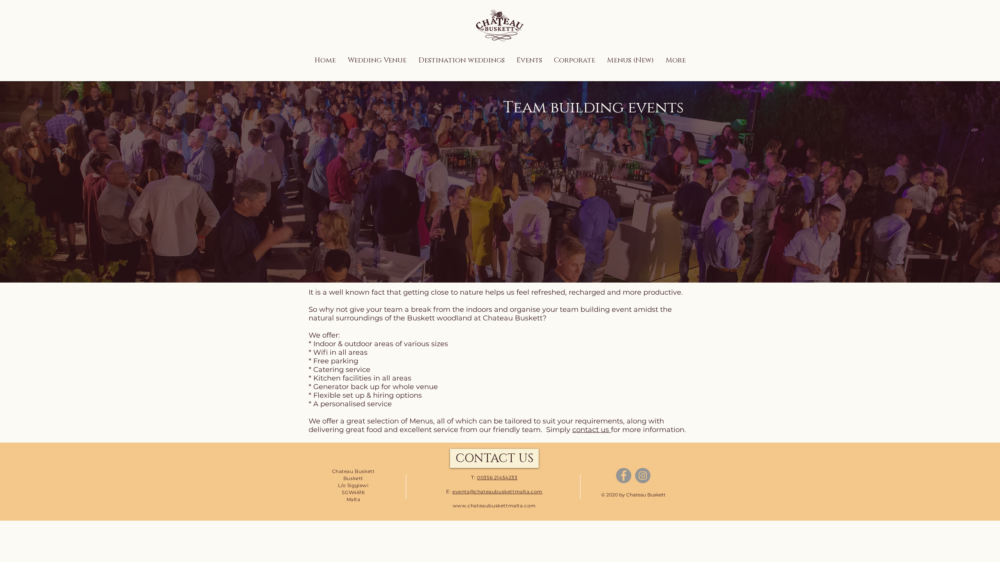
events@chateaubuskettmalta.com (497, 491)
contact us (591, 429)
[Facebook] (623, 475)
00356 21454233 (497, 477)
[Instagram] (642, 475)
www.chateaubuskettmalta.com (494, 506)
